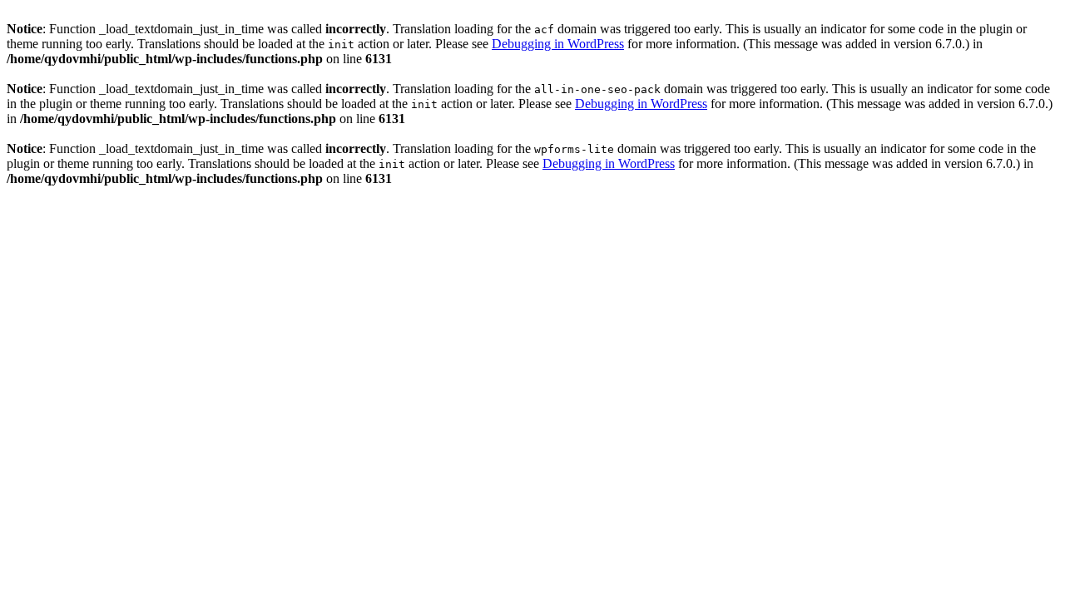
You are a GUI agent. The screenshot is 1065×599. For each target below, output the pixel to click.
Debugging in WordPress (558, 44)
